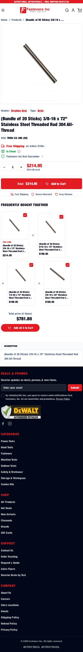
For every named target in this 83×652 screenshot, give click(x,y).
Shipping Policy (10, 617)
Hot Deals (6, 508)
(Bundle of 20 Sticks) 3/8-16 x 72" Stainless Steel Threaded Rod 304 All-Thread (14, 248)
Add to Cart (41, 184)
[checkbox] (25, 215)
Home (4, 19)
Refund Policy (9, 623)
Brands (5, 526)
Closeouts (6, 520)
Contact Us (7, 550)
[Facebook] (3, 424)
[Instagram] (10, 424)
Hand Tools (7, 447)
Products (17, 19)
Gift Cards (6, 532)
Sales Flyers (8, 568)
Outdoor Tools (8, 465)
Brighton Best (19, 110)
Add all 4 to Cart (23, 327)
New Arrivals (8, 514)
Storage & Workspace (13, 478)
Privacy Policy (63, 398)
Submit (75, 387)
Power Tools (8, 441)
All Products (8, 501)
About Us (6, 592)
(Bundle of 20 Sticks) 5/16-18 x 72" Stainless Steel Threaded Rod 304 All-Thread (50, 246)
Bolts (40, 110)
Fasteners (6, 453)
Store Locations (10, 605)
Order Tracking (9, 556)
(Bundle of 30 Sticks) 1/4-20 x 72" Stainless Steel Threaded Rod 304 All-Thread (20, 295)
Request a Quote (10, 562)
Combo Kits (7, 484)
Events (4, 611)
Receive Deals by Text (13, 575)
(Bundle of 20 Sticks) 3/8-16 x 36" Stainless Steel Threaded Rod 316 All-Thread (57, 295)
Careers (5, 598)
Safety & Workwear (12, 471)
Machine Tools (9, 459)
